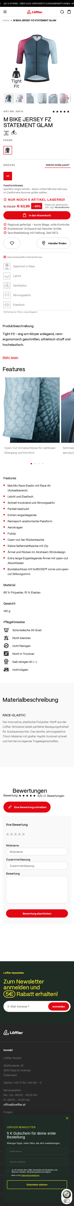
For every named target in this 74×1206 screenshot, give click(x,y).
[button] (6, 98)
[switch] (67, 1201)
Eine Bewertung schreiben (30, 807)
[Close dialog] (67, 1118)
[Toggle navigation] (5, 12)
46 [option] (7, 176)
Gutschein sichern (37, 1184)
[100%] (61, 111)
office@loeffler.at (14, 1104)
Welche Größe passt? (58, 165)
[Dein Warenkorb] (69, 12)
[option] (7, 150)
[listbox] (37, 150)
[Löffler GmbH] (35, 12)
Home (6, 20)
